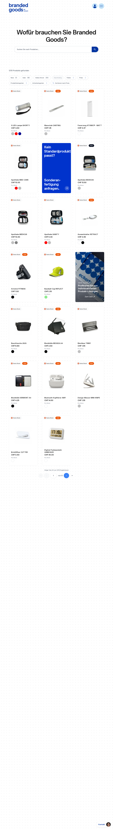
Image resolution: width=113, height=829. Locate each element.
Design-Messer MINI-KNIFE (89, 398)
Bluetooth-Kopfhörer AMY (55, 398)
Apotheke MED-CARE (19, 180)
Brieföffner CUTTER (19, 452)
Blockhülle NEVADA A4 (53, 343)
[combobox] (70, 78)
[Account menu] (95, 6)
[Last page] (72, 475)
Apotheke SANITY (51, 234)
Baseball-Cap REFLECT (53, 289)
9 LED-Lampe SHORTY (20, 125)
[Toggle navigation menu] (101, 6)
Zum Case (89, 297)
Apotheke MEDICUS (19, 234)
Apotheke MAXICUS (86, 180)
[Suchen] (95, 49)
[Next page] (66, 475)
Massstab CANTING (52, 125)
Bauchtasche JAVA (18, 343)
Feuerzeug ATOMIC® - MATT (90, 125)
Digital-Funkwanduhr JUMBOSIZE (53, 451)
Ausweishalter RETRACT (88, 234)
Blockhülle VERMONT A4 (21, 398)
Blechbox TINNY (84, 343)
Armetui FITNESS (18, 289)
